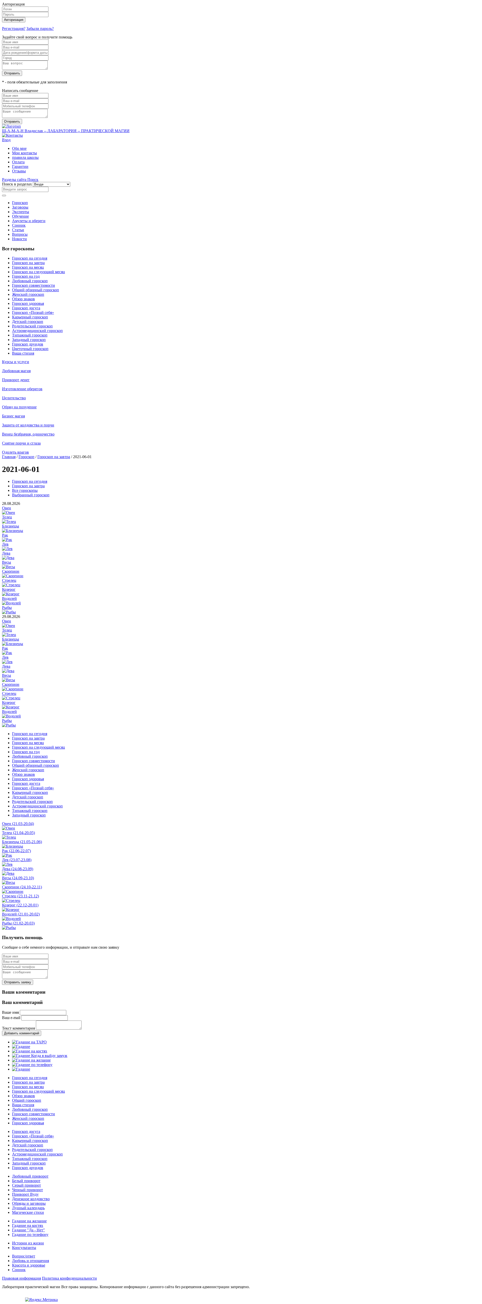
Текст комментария (18, 1028)
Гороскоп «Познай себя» (33, 312)
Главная (9, 457)
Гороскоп (20, 203)
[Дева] (8, 558)
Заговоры (20, 207)
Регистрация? (13, 28)
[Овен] (8, 512)
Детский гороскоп (27, 321)
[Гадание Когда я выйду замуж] (39, 1055)
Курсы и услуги (15, 362)
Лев (5, 544)
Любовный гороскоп (30, 281)
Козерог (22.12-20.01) (20, 905)
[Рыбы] (9, 612)
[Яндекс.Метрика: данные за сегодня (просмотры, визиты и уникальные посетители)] (41, 1299)
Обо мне (19, 148)
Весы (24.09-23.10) (18, 878)
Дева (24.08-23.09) (17, 869)
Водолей (9, 598)
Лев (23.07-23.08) (16, 860)
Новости (19, 239)
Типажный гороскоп (29, 335)
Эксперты (20, 212)
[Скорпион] (12, 576)
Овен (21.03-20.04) (18, 824)
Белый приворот (26, 1181)
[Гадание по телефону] (32, 1064)
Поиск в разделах (17, 184)
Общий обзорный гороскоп (35, 290)
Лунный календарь (28, 1208)
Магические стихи (28, 1212)
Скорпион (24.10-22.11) (22, 887)
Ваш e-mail (11, 1018)
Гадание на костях (27, 1225)
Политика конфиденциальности (69, 1278)
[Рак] (7, 540)
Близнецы (10, 526)
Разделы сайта (14, 179)
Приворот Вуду (25, 1194)
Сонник (19, 225)
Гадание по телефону (30, 1234)
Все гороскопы (25, 490)
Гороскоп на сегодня (29, 258)
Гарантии (20, 166)
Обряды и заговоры (29, 1203)
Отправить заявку (17, 982)
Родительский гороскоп (32, 326)
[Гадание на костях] (29, 1051)
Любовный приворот (30, 1176)
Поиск (32, 179)
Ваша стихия (23, 353)
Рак (5, 535)
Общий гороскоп (26, 1100)
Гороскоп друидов (27, 344)
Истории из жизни (28, 1243)
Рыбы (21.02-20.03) (18, 923)
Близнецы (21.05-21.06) (22, 842)
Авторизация (13, 20)
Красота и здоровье (28, 1265)
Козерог (9, 589)
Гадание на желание (29, 1221)
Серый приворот (26, 1185)
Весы (6, 562)
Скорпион (10, 571)
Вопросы (20, 234)
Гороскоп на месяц (28, 267)
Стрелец (9, 580)
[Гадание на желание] (31, 1060)
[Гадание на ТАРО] (29, 1042)
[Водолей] (11, 603)
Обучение (20, 216)
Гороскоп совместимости (33, 285)
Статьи (18, 230)
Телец (7, 517)
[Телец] (9, 521)
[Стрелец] (11, 585)
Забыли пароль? (40, 28)
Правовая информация (21, 1278)
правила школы (25, 157)
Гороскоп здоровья (28, 303)
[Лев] (7, 549)
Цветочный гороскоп (30, 349)
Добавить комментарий (21, 1033)
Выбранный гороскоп (30, 495)
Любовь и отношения (30, 1261)
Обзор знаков (23, 299)
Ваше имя (10, 1012)
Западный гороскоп (29, 339)
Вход (6, 140)
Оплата (18, 162)
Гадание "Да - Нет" (28, 1230)
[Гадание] (21, 1046)
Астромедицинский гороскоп (37, 330)
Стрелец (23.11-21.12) (20, 896)
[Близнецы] (12, 530)
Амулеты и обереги (28, 221)
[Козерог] (11, 594)
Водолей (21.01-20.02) (21, 914)
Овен (6, 508)
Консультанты (24, 1247)
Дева (6, 553)
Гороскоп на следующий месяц (38, 272)
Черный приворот (27, 1190)
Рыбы (7, 607)
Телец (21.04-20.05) (18, 833)
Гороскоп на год (26, 276)
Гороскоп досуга (26, 308)
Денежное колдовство (31, 1199)
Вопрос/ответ (23, 1256)
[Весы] (8, 567)
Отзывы (19, 171)
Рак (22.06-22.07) (16, 851)
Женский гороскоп (28, 294)
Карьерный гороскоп (30, 317)
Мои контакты (24, 153)
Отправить (12, 73)
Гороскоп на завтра (28, 263)
